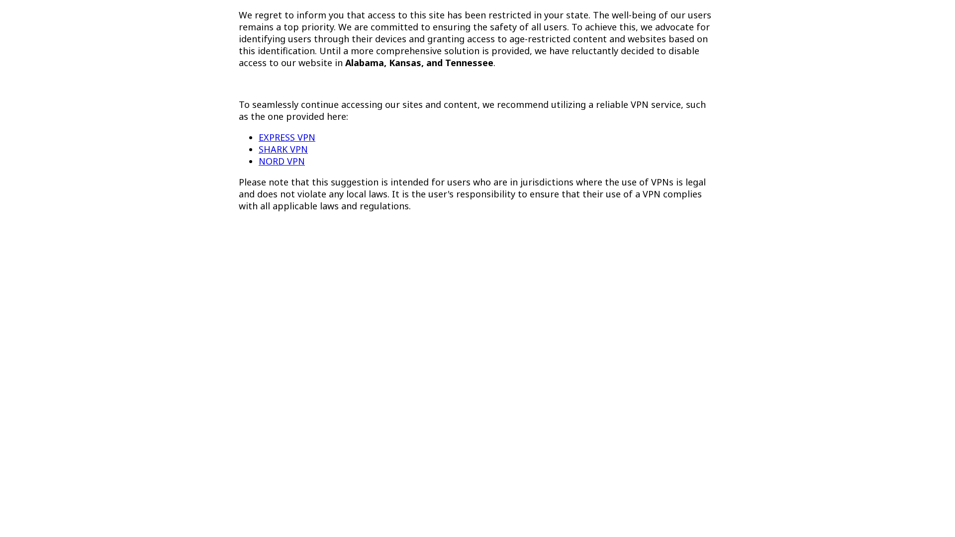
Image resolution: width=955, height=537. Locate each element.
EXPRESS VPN (287, 137)
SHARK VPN (283, 149)
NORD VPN (282, 161)
